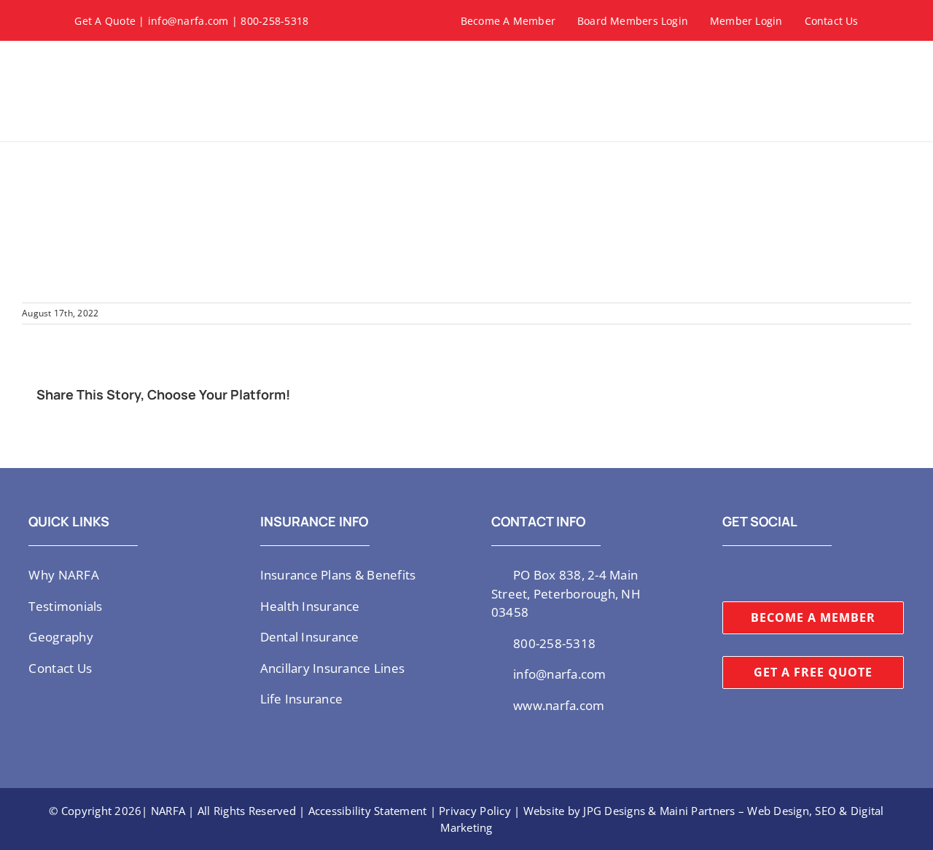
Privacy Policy (475, 810)
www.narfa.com (558, 705)
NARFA (168, 810)
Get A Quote (105, 21)
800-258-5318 (274, 21)
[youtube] (774, 574)
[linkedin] (797, 574)
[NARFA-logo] (125, 58)
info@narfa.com (188, 21)
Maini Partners (697, 810)
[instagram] (750, 574)
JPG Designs (614, 810)
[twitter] (726, 574)
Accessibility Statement (367, 810)
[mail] (820, 574)
